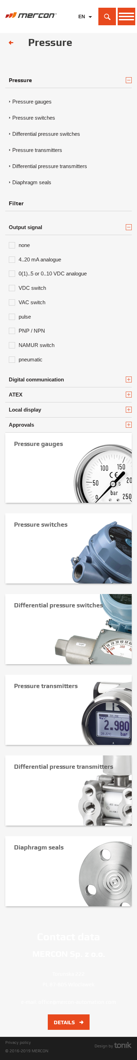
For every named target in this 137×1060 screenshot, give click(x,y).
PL (81, 27)
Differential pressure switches (46, 134)
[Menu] (126, 16)
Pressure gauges (32, 102)
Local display (25, 410)
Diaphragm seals (31, 182)
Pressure (20, 80)
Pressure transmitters (37, 150)
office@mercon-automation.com (77, 1002)
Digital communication (36, 379)
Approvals (21, 425)
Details (65, 1022)
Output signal (25, 227)
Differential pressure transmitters (49, 166)
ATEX (15, 395)
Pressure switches (33, 118)
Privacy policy (18, 1042)
